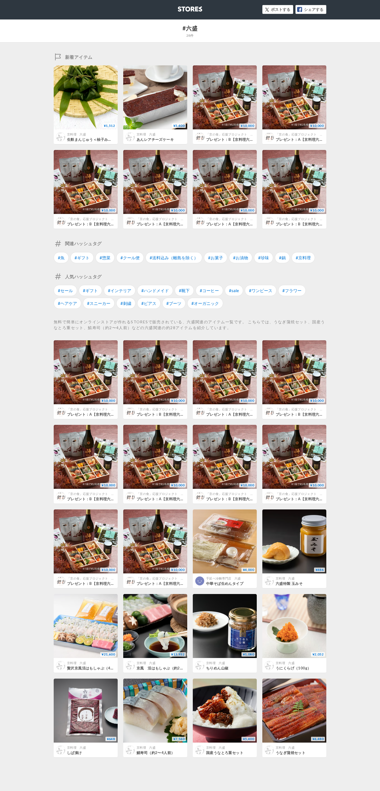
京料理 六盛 (76, 134)
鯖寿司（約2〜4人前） (156, 752)
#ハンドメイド (155, 290)
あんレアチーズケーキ (155, 139)
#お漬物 (240, 257)
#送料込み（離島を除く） (174, 257)
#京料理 (303, 257)
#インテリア (119, 290)
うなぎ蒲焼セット (290, 752)
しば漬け (74, 752)
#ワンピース (260, 290)
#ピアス (148, 303)
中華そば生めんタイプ (224, 583)
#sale (234, 290)
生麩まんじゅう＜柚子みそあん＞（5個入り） (105, 139)
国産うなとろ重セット (224, 752)
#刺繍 (125, 303)
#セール (65, 290)
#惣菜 (105, 257)
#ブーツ (173, 303)
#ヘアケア (67, 303)
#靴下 (184, 290)
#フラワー (292, 290)
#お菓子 (215, 257)
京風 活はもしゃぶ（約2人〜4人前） (169, 668)
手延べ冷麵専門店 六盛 (223, 578)
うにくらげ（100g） (293, 668)
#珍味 (263, 257)
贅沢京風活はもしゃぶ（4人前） (94, 668)
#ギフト (82, 257)
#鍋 (282, 257)
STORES (180, 7)
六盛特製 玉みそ (289, 583)
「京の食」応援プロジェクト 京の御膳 (234, 134)
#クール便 (130, 257)
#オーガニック (205, 303)
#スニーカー (98, 303)
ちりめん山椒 (217, 668)
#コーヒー (209, 290)
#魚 (61, 257)
